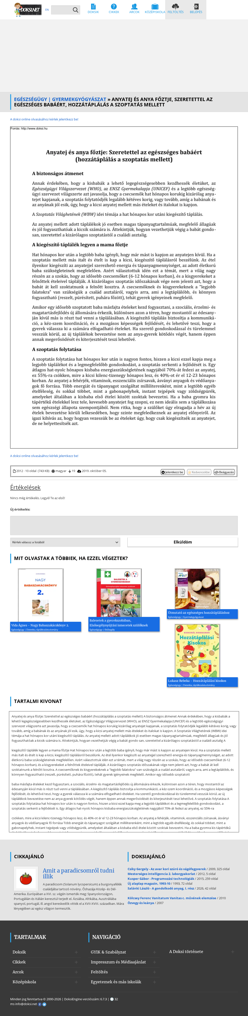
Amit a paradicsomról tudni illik (78, 873)
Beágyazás (226, 472)
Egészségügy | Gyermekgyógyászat (60, 99)
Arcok (134, 12)
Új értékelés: (20, 509)
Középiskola (155, 12)
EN (47, 9)
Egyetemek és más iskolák (116, 981)
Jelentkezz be (174, 472)
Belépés (196, 12)
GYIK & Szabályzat (108, 952)
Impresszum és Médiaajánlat (118, 962)
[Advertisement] (124, 56)
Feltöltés (176, 12)
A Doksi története (186, 951)
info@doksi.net (26, 1004)
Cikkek (114, 12)
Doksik (93, 12)
